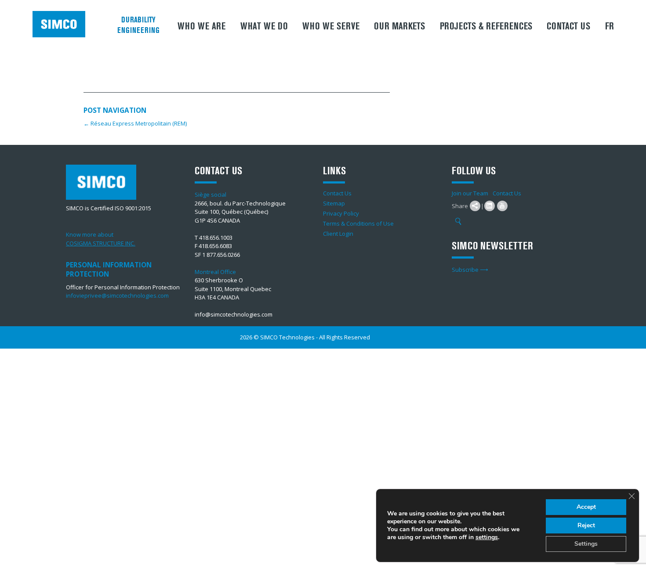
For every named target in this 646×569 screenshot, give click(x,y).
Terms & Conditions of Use (358, 223)
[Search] (458, 222)
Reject (586, 525)
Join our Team (470, 193)
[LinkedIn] (489, 206)
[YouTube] (502, 206)
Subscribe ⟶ (470, 270)
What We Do (264, 26)
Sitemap (334, 203)
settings (486, 537)
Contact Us (568, 26)
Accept (586, 507)
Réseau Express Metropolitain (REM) (135, 123)
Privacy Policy (341, 213)
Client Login (338, 234)
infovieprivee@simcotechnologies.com (117, 295)
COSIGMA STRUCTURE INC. (100, 243)
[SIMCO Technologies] (62, 24)
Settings (586, 544)
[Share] (475, 206)
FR (609, 26)
